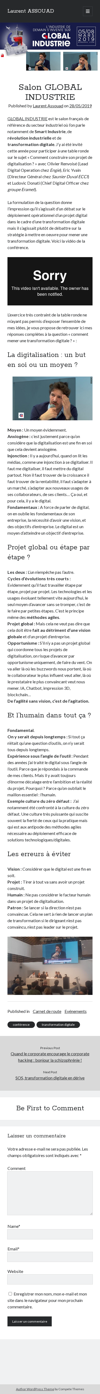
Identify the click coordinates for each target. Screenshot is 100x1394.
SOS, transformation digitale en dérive (50, 1077)
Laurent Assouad (48, 105)
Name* (13, 1226)
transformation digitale (58, 1025)
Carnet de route (47, 1011)
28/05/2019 (80, 105)
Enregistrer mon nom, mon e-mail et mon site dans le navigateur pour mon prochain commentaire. (47, 1300)
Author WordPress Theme (35, 1389)
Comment (16, 1168)
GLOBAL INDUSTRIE (27, 118)
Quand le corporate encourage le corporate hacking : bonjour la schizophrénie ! (50, 1057)
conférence (21, 1025)
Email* (13, 1248)
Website (15, 1271)
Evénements (76, 1011)
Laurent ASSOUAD (30, 11)
